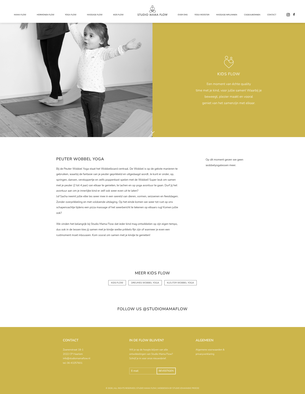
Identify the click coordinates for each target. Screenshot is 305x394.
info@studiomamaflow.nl (76, 358)
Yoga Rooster (201, 15)
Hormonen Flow (45, 15)
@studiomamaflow (165, 309)
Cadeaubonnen (252, 15)
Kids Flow (118, 15)
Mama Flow (20, 15)
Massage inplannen (226, 15)
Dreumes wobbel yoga (145, 282)
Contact (271, 15)
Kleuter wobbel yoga (180, 282)
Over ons (183, 15)
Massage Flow (94, 15)
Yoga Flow (70, 15)
